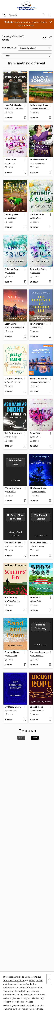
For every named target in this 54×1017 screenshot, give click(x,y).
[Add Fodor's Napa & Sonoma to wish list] (50, 118)
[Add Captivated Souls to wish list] (50, 282)
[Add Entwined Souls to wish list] (24, 282)
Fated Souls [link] (10, 160)
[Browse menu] (49, 15)
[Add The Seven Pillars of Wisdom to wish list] (24, 556)
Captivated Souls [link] (38, 269)
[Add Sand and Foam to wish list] (24, 665)
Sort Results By (9, 48)
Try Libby (9, 22)
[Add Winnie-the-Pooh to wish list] (24, 501)
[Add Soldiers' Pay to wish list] (24, 610)
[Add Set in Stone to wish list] (24, 337)
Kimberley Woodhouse (15, 327)
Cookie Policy (36, 1009)
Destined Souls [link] (37, 214)
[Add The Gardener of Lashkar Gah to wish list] (50, 337)
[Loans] (43, 15)
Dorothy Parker (38, 710)
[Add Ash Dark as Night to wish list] (24, 446)
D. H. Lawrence (38, 546)
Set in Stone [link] (10, 324)
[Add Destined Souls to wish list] (50, 227)
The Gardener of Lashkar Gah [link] (39, 324)
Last (35, 737)
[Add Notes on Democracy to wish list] (50, 665)
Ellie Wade (11, 163)
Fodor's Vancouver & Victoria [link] (39, 378)
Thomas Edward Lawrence (16, 546)
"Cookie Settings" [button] (35, 998)
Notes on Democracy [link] (39, 652)
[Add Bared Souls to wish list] (50, 446)
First (21, 737)
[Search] (4, 15)
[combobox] (21, 15)
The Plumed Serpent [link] (39, 543)
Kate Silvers (11, 218)
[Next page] (35, 731)
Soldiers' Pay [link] (11, 597)
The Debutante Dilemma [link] (39, 160)
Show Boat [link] (35, 597)
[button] (44, 38)
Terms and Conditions (13, 980)
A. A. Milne (11, 492)
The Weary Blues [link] (38, 488)
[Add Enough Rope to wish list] (50, 720)
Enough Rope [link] (36, 707)
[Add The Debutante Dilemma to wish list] (50, 172)
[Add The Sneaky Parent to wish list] (24, 391)
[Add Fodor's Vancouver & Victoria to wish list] (50, 391)
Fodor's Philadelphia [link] (14, 105)
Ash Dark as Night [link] (13, 433)
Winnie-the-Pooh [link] (13, 488)
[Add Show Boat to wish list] (50, 610)
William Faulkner (13, 601)
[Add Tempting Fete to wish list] (24, 227)
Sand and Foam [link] (12, 652)
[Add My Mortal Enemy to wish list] (24, 720)
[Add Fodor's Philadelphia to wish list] (24, 118)
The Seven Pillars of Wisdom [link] (14, 543)
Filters (7, 56)
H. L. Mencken (37, 656)
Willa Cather (11, 710)
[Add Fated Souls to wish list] (24, 172)
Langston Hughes (39, 492)
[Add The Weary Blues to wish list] (50, 501)
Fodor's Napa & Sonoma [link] (39, 105)
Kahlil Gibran (12, 656)
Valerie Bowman (38, 163)
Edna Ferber (37, 601)
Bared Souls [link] (35, 433)
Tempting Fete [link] (11, 214)
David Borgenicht (13, 382)
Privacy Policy (35, 980)
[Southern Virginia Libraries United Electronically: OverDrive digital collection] (27, 5)
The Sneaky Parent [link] (13, 378)
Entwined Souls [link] (12, 269)
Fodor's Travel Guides (15, 108)
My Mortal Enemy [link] (13, 707)
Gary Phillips (12, 437)
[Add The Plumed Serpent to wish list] (50, 556)
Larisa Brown (37, 327)
